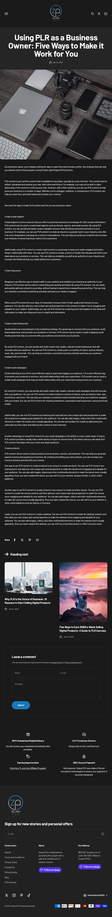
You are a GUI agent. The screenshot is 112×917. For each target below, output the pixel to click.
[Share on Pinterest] (30, 540)
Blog (7, 877)
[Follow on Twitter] (7, 895)
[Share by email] (37, 540)
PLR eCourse (10, 882)
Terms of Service (71, 662)
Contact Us (10, 867)
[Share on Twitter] (22, 540)
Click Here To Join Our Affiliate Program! (28, 768)
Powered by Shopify (27, 906)
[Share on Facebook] (15, 540)
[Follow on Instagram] (14, 895)
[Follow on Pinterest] (21, 895)
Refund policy (11, 872)
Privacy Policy (56, 662)
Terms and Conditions (15, 857)
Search (8, 852)
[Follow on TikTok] (29, 895)
